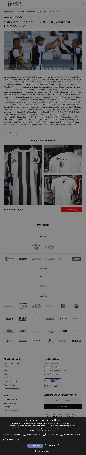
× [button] (83, 419)
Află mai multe (51, 430)
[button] (43, 451)
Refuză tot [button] (52, 446)
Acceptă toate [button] (35, 446)
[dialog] (43, 436)
